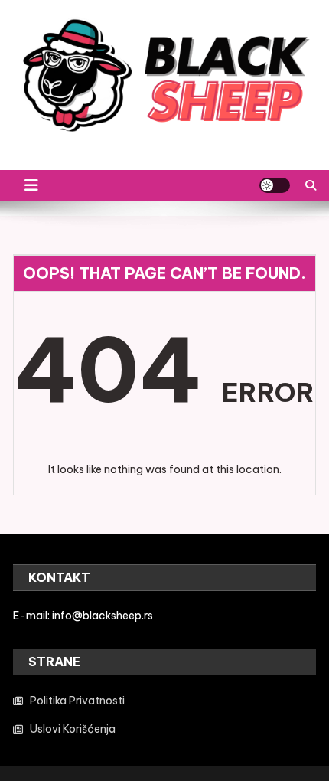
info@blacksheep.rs (102, 616)
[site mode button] (274, 185)
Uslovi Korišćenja (73, 729)
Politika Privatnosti (77, 700)
